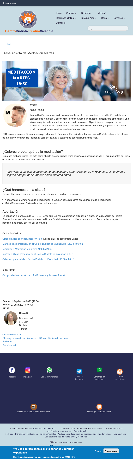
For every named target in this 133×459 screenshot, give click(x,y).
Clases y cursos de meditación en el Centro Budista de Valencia (35, 338)
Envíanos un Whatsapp (99, 378)
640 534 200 (49, 428)
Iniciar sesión (9, 3)
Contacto (61, 22)
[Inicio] (28, 20)
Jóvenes (119, 17)
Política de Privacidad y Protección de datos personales (30, 433)
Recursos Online (65, 17)
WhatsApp (37, 428)
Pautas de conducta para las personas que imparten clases (84, 433)
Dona (104, 17)
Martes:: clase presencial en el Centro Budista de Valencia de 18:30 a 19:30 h (42, 243)
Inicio (58, 13)
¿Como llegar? (79, 431)
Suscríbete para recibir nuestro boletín (33, 411)
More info (70, 456)
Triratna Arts (88, 17)
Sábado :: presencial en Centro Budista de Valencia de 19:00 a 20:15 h (39, 259)
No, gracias (111, 451)
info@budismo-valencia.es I (60, 431)
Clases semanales (11, 334)
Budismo (86, 13)
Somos (70, 13)
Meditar (102, 13)
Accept (98, 451)
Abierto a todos (10, 345)
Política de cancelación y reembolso (70, 436)
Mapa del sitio (120, 433)
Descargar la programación (99, 411)
